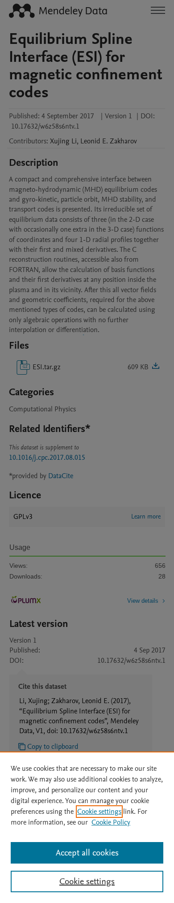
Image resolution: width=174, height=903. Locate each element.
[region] (87, 827)
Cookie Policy (110, 822)
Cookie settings (99, 812)
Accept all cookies (87, 853)
